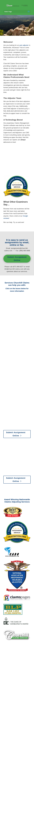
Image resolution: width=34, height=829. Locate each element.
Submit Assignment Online (17, 258)
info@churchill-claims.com (13, 269)
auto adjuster (24, 45)
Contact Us (15, 709)
